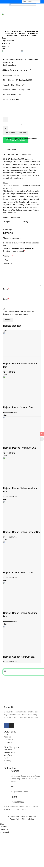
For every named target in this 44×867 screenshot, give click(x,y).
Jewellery (12, 60)
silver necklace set (17, 178)
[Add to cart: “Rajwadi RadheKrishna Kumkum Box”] (6, 359)
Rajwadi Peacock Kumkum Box (19, 447)
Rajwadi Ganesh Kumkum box (18, 656)
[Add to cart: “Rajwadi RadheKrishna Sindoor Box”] (6, 527)
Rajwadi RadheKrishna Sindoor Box (21, 532)
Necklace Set (21, 60)
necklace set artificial (28, 170)
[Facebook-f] (6, 725)
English (29, 1)
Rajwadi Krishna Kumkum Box (19, 572)
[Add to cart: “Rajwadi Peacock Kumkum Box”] (6, 443)
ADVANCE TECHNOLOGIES (15, 809)
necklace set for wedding (12, 173)
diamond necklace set (14, 164)
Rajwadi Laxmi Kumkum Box (18, 407)
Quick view (11, 359)
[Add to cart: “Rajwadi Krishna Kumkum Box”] (6, 568)
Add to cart (10, 133)
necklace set (14, 170)
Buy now (22, 133)
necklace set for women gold (20, 175)
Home (5, 60)
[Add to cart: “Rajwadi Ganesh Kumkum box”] (6, 652)
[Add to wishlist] (17, 359)
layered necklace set (14, 167)
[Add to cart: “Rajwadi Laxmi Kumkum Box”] (6, 403)
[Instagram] (11, 725)
